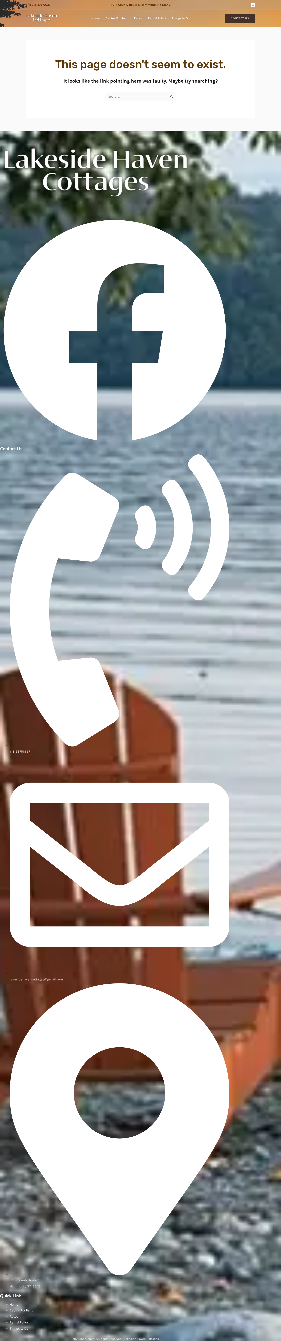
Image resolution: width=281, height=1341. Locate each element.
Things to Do (181, 18)
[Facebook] (253, 5)
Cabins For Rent (117, 18)
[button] (240, 18)
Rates (138, 18)
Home (95, 18)
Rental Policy (157, 18)
